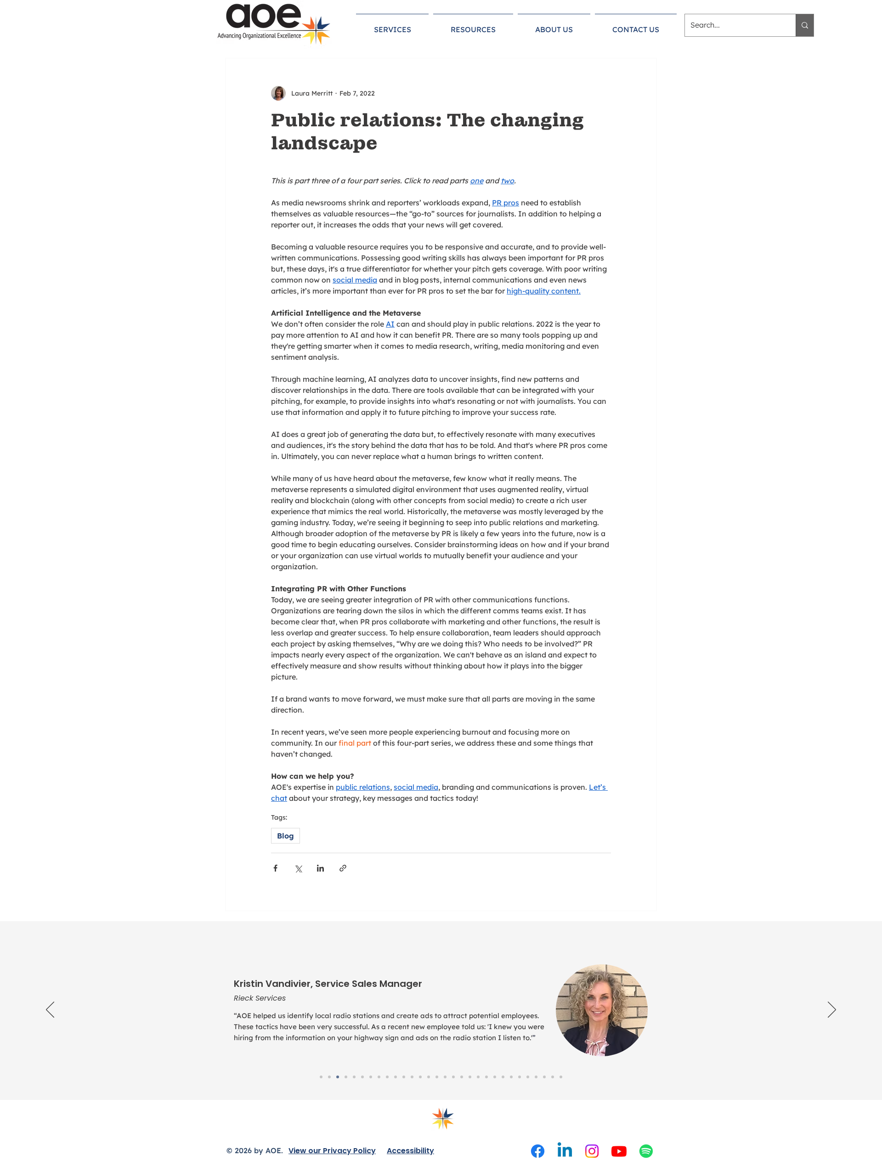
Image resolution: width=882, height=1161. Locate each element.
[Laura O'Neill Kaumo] (354, 1077)
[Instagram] (592, 1151)
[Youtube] (619, 1151)
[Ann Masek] (387, 1077)
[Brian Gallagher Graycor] (329, 1077)
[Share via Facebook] (275, 868)
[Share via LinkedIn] (320, 868)
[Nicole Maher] (470, 1077)
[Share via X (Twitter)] (298, 868)
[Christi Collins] (379, 1077)
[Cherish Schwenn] (420, 1077)
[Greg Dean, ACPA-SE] (519, 1077)
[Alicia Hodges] (527, 1077)
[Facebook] (538, 1151)
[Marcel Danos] (403, 1077)
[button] (392, 25)
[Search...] (805, 25)
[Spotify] (646, 1151)
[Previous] (50, 1010)
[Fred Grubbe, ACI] (511, 1077)
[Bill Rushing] (561, 1077)
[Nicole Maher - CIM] (321, 1077)
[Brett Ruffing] (536, 1077)
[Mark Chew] (544, 1077)
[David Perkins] (370, 1077)
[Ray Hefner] (453, 1077)
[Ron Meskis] (412, 1077)
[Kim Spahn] (395, 1077)
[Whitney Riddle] (552, 1077)
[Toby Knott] (445, 1077)
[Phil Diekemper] (436, 1077)
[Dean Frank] (428, 1077)
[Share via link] (343, 868)
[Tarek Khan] (503, 1077)
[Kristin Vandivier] (337, 1077)
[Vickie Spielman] (486, 1077)
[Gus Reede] (478, 1077)
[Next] (832, 1010)
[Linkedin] (565, 1151)
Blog (285, 835)
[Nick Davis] (461, 1077)
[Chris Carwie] (362, 1077)
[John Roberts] (346, 1077)
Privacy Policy (349, 1150)
